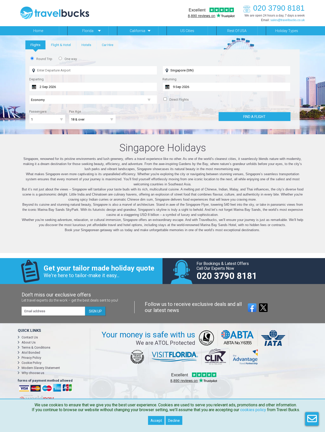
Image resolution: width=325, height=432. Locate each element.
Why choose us (33, 373)
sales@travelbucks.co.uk (287, 20)
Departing (36, 79)
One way (70, 59)
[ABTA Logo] (238, 338)
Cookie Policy (31, 363)
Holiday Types (286, 31)
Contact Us (30, 337)
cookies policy (253, 409)
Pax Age (75, 111)
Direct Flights (179, 99)
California (137, 31)
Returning (169, 79)
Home (38, 31)
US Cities (187, 31)
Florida (87, 31)
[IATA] (273, 338)
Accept (156, 421)
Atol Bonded (31, 352)
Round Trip (44, 59)
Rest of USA (237, 31)
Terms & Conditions (36, 347)
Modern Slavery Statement (41, 368)
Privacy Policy (31, 358)
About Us (29, 342)
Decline (174, 421)
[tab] (35, 44)
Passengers (37, 111)
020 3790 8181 (279, 8)
